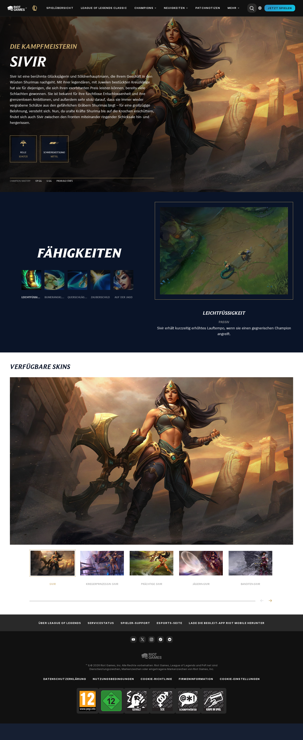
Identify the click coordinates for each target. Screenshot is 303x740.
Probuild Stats (64, 181)
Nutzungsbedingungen (113, 679)
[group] (77, 284)
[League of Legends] (35, 8)
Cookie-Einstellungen (240, 679)
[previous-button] (262, 601)
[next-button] (270, 601)
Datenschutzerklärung (64, 679)
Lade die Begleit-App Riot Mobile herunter (226, 623)
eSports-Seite (169, 623)
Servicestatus (101, 623)
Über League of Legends (60, 623)
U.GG (49, 181)
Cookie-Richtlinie (156, 679)
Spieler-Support (135, 623)
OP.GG (38, 181)
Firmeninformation (196, 679)
